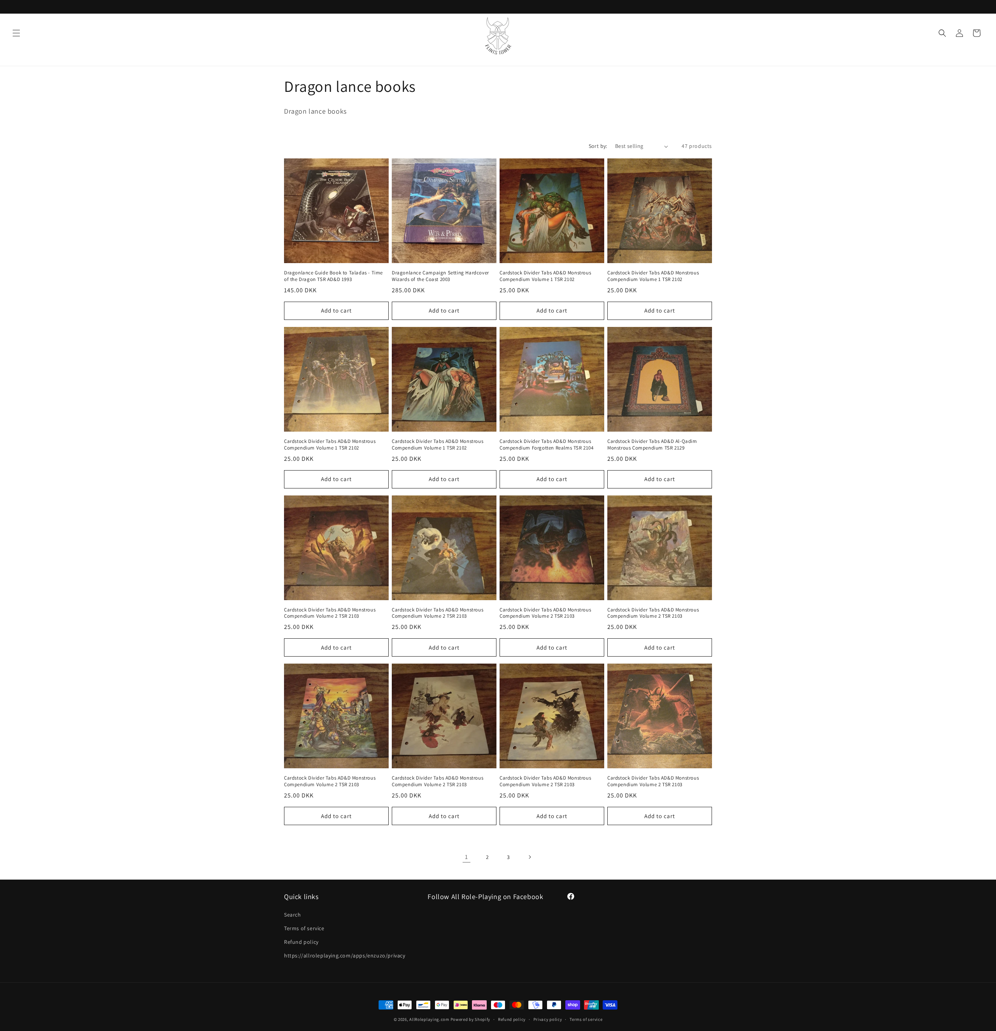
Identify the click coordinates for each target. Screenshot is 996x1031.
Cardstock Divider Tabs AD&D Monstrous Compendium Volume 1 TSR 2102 (545, 276)
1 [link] (466, 857)
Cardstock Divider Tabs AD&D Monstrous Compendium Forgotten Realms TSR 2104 (547, 444)
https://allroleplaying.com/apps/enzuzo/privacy (344, 955)
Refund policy (301, 941)
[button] (16, 33)
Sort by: (598, 145)
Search (292, 914)
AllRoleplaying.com (429, 1019)
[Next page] (529, 857)
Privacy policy (547, 1019)
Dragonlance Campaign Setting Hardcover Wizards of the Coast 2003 (440, 276)
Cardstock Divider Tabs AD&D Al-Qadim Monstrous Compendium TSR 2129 (652, 444)
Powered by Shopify (471, 1019)
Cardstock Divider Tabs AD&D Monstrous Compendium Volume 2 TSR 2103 (329, 613)
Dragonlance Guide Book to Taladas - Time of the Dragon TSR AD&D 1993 (333, 276)
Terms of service (304, 928)
